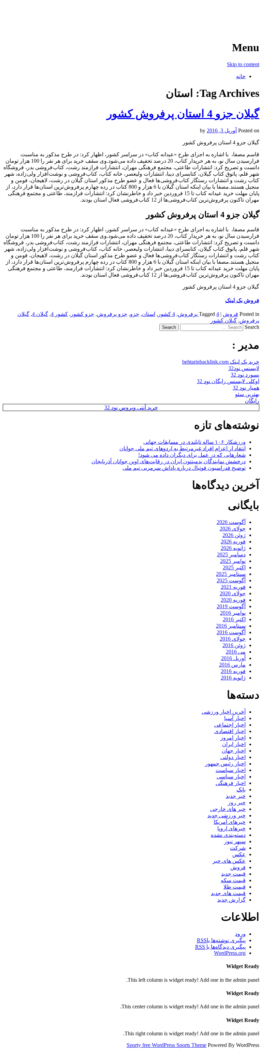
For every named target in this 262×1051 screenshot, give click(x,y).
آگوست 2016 (231, 632)
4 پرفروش (198, 314)
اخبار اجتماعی (230, 725)
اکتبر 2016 (234, 619)
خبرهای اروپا (231, 828)
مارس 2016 (232, 665)
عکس (239, 854)
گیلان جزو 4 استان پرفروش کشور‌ (183, 113)
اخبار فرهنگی (231, 783)
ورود (240, 934)
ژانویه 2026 (233, 548)
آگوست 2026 (231, 522)
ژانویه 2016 (233, 678)
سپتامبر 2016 (231, 626)
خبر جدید (236, 796)
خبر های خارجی (228, 809)
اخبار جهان (234, 751)
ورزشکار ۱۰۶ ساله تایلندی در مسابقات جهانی (194, 442)
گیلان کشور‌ (223, 320)
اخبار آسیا (235, 718)
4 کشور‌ (166, 314)
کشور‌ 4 (59, 314)
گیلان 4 (40, 314)
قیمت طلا (234, 887)
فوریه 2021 (233, 587)
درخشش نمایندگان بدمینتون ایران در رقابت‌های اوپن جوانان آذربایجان (168, 461)
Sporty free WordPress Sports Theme (166, 1045)
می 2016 (236, 652)
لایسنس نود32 (243, 368)
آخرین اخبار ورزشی (215, 14)
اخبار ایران (234, 744)
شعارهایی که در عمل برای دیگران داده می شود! (192, 455)
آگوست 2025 (231, 580)
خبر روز (237, 802)
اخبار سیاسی (231, 776)
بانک (241, 789)
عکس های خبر (229, 861)
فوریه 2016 (233, 671)
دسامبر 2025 (231, 554)
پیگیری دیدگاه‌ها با (220, 947)
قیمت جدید (233, 874)
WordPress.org (230, 953)
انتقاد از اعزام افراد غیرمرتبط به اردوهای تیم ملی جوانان (182, 448)
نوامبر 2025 (233, 561)
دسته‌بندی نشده (228, 835)
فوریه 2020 (233, 600)
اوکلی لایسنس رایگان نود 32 (228, 381)
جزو (134, 314)
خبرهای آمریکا (230, 822)
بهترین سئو (247, 394)
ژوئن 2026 (234, 535)
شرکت (238, 848)
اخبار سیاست (231, 770)
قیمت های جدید (228, 893)
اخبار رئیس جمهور (225, 764)
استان (148, 314)
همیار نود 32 (246, 388)
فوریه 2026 (233, 541)
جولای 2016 (233, 639)
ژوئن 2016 (234, 645)
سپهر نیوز (235, 841)
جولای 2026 (233, 528)
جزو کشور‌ (82, 314)
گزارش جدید (231, 900)
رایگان (252, 401)
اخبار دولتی (233, 757)
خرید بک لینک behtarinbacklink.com (220, 362)
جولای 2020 (233, 593)
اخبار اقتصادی (230, 731)
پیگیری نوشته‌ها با (221, 940)
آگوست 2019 (231, 606)
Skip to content (243, 64)
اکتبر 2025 (234, 567)
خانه (241, 76)
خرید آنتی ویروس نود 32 (131, 407)
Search (252, 327)
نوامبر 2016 (233, 613)
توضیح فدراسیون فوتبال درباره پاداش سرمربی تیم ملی (184, 468)
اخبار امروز (233, 738)
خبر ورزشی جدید (226, 815)
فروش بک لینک (242, 300)
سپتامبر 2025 (231, 574)
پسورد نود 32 (245, 375)
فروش (230, 314)
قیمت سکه (233, 880)
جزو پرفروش (112, 314)
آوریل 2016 (233, 658)
